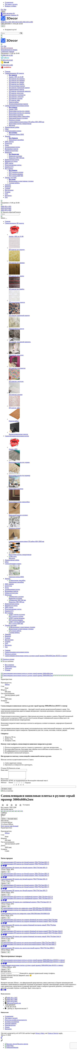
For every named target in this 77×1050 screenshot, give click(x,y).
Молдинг (12, 125)
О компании (9, 2)
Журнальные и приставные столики (21, 181)
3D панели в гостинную (17, 95)
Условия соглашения (12, 1022)
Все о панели (9, 665)
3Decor (7, 684)
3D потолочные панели (17, 86)
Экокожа (8, 185)
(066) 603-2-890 (27, 22)
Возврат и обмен (10, 6)
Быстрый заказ (12, 818)
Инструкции (9, 190)
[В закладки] (4, 866)
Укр (5, 9)
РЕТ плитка (9, 168)
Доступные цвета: (7, 809)
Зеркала (7, 136)
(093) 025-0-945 (17, 22)
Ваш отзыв (4, 779)
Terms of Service (53, 1033)
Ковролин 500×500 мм (16, 158)
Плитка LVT (9, 167)
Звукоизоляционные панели (18, 104)
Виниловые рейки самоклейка (19, 116)
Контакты (8, 195)
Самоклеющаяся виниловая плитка (17, 105)
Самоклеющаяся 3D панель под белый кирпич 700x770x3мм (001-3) (24, 879)
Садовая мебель (14, 183)
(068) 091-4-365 (6, 22)
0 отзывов (26, 805)
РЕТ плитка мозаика (16, 174)
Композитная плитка (12, 159)
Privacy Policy (40, 1033)
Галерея (7, 188)
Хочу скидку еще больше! (9, 826)
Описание (8, 668)
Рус (2, 9)
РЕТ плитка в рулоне (16, 172)
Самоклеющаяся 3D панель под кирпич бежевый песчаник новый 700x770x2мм (28, 925)
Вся (13, 107)
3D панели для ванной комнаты (20, 91)
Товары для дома (10, 177)
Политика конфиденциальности (16, 1020)
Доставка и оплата (11, 4)
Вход (3, 11)
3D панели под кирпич (17, 79)
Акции (7, 1027)
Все (13, 75)
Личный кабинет (10, 1023)
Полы (7, 145)
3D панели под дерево (16, 82)
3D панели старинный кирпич (19, 87)
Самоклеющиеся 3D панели (14, 73)
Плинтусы (8, 143)
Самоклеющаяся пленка (13, 131)
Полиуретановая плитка (13, 165)
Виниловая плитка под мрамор (19, 113)
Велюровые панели (11, 149)
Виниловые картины (16, 114)
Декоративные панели (16, 89)
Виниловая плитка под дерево (19, 111)
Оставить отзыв (6, 788)
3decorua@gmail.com (14, 1003)
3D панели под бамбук (16, 84)
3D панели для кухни (16, 93)
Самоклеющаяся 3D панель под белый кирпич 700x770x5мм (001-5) (24, 867)
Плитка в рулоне (14, 120)
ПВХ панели (9, 141)
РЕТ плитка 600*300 (16, 176)
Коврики (8, 186)
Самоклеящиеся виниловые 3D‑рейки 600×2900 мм (26, 122)
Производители (10, 1025)
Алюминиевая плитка (12, 147)
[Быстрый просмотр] (2, 866)
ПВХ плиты (9, 163)
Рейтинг (4, 782)
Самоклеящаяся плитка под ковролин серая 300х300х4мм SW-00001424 (25, 913)
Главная (7, 71)
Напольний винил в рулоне (18, 118)
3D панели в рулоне (15, 98)
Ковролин (8, 152)
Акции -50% (13, 109)
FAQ (6, 194)
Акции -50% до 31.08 (16, 77)
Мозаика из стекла (11, 161)
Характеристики (10, 666)
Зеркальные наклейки (16, 140)
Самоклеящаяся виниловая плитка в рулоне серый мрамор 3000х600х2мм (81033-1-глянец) (36, 656)
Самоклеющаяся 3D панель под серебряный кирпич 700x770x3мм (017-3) (26, 902)
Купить (4, 818)
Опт (6, 197)
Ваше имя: (4, 770)
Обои (7, 129)
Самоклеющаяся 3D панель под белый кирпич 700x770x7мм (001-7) (24, 890)
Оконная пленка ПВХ (16, 134)
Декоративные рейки (12, 127)
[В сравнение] (6, 866)
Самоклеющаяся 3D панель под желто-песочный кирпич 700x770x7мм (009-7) (27, 948)
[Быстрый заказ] (8, 871)
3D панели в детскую (16, 96)
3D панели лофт (14, 100)
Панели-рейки (14, 102)
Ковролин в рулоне (15, 156)
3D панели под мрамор (17, 80)
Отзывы (7, 192)
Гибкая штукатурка (11, 150)
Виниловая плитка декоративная (20, 123)
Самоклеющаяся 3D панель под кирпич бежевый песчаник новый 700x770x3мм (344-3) (31, 936)
